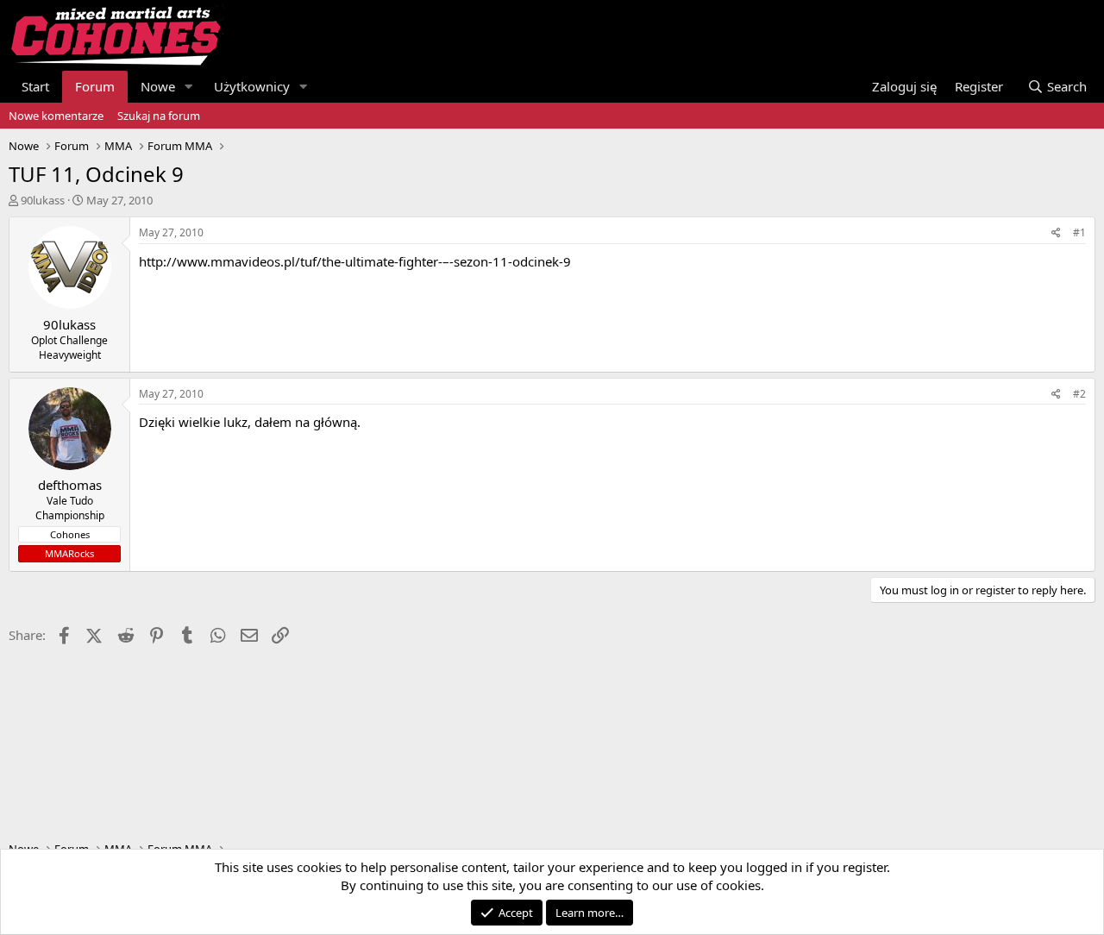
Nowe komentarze (56, 115)
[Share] (1056, 233)
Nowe (158, 86)
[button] (189, 87)
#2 (1079, 393)
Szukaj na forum (158, 115)
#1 (1079, 232)
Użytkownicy (252, 86)
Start (35, 86)
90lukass (43, 200)
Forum (95, 86)
